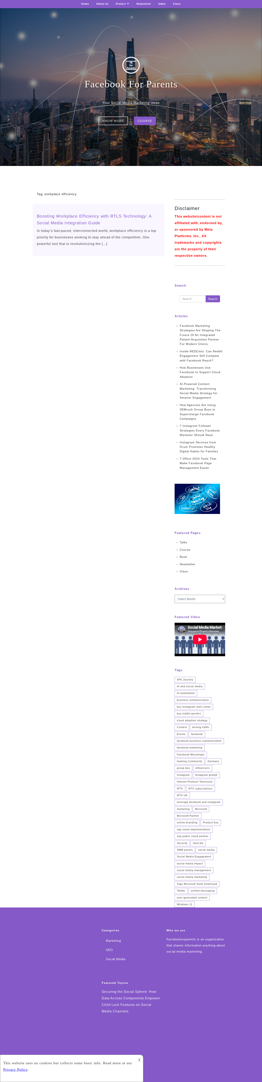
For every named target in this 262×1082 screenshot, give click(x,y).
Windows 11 (184, 904)
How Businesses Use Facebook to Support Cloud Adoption (200, 372)
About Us (102, 3)
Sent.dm (198, 843)
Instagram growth (206, 775)
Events (181, 734)
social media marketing (192, 877)
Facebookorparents (181, 939)
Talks (183, 542)
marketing (183, 809)
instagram (183, 775)
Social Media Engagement (194, 856)
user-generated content (192, 897)
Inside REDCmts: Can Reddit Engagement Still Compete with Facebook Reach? (201, 356)
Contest (182, 727)
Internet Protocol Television (195, 781)
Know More (113, 120)
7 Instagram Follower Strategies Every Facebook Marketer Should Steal (200, 430)
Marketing (113, 940)
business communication (193, 700)
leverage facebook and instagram (198, 802)
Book (183, 556)
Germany (213, 761)
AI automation (186, 693)
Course (145, 120)
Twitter (181, 890)
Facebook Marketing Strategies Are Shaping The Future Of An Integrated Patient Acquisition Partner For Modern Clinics (200, 335)
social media (206, 849)
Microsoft (201, 809)
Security (182, 843)
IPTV (180, 788)
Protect (121, 3)
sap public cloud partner (193, 836)
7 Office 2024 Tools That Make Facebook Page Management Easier (198, 463)
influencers (202, 768)
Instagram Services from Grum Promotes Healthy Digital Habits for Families (199, 447)
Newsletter (144, 3)
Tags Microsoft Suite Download (197, 884)
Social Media (115, 959)
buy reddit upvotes (189, 713)
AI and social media (190, 686)
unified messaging (203, 890)
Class (177, 3)
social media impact (190, 863)
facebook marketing (189, 747)
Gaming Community (189, 761)
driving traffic (200, 727)
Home (85, 3)
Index (162, 3)
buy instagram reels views (194, 706)
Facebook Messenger (191, 754)
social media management (194, 870)
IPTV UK (182, 795)
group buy (183, 768)
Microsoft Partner (188, 815)
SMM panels (185, 849)
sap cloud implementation (193, 829)
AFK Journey (185, 679)
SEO (109, 950)
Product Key (211, 822)
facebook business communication (199, 740)
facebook (197, 734)
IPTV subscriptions (200, 788)
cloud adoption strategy (192, 720)
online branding (187, 822)
